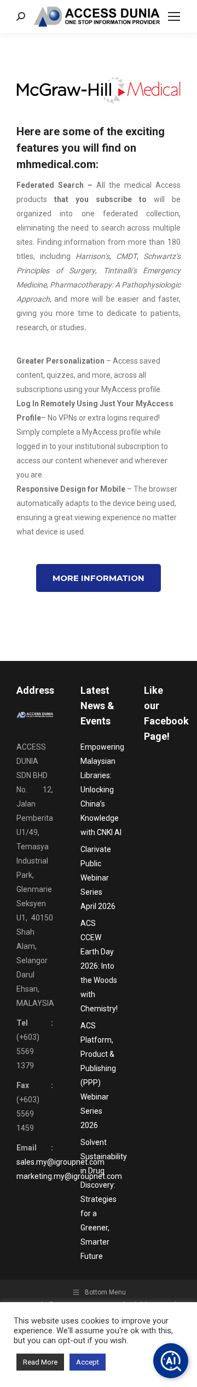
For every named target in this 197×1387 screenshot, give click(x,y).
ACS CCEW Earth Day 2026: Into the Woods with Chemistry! (99, 966)
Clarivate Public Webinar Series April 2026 (97, 878)
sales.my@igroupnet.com (60, 1162)
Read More (40, 1362)
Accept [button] (87, 1362)
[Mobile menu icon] (174, 16)
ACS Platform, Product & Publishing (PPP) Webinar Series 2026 (98, 1075)
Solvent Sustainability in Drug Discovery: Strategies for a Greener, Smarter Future (103, 1199)
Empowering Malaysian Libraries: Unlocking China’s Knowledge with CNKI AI (102, 790)
